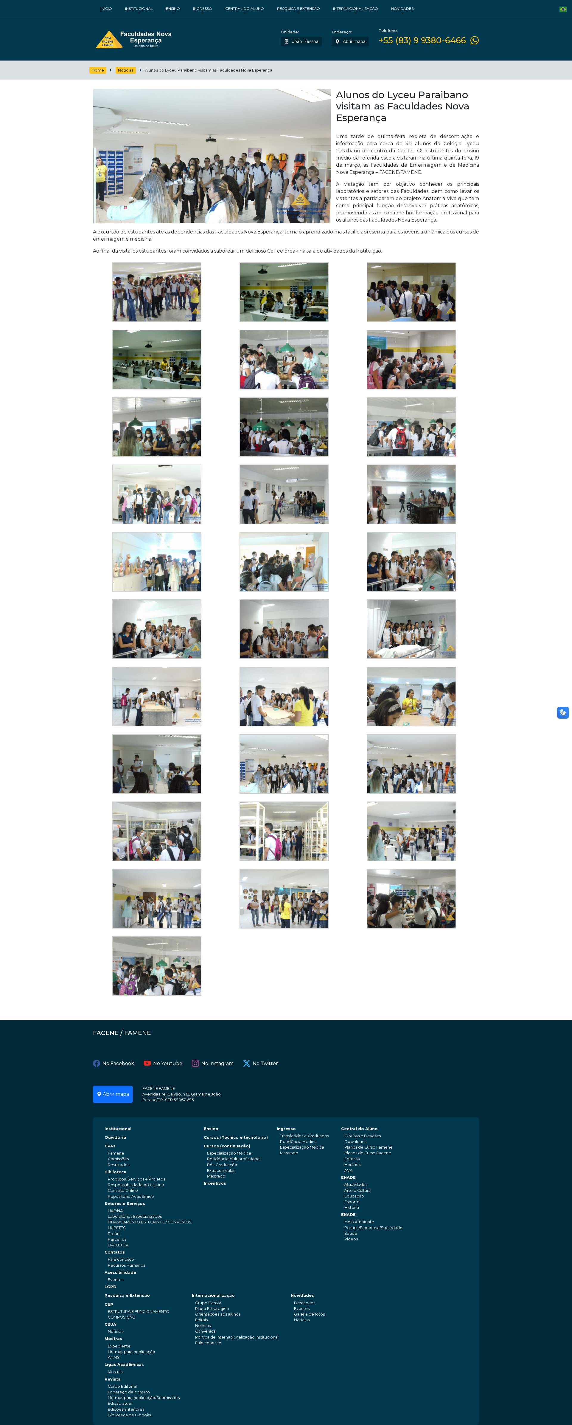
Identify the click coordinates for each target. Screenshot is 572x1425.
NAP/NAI (116, 1211)
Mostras (113, 1338)
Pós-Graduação (222, 1165)
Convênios (205, 1331)
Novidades (402, 8)
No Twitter (265, 1063)
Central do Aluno (244, 8)
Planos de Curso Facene (367, 1153)
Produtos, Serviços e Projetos (136, 1179)
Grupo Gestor (208, 1303)
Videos (351, 1239)
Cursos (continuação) (227, 1146)
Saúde (350, 1233)
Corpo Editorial (122, 1386)
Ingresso (202, 8)
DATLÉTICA (118, 1245)
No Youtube (167, 1063)
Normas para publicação (131, 1352)
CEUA (110, 1324)
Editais (201, 1320)
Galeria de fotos (309, 1314)
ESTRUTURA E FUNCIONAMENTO (138, 1311)
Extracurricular (221, 1170)
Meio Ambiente (359, 1222)
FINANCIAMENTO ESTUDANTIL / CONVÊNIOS (150, 1222)
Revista (113, 1379)
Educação (354, 1196)
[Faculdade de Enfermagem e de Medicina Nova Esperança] (133, 38)
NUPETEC (117, 1228)
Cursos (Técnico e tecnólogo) (236, 1137)
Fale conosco (121, 1259)
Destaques (304, 1303)
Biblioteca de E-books (129, 1415)
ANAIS (114, 1357)
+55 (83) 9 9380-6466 (422, 40)
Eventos (115, 1279)
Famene (116, 1153)
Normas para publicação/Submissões (144, 1397)
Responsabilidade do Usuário (136, 1185)
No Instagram (217, 1063)
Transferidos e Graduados (304, 1136)
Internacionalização (355, 8)
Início (106, 8)
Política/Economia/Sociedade (373, 1228)
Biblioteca (115, 1172)
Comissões (118, 1159)
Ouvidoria (115, 1137)
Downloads (355, 1141)
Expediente (119, 1346)
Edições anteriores (126, 1409)
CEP (109, 1304)
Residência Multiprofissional (233, 1159)
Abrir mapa (354, 41)
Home (98, 70)
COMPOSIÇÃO (122, 1317)
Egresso (352, 1159)
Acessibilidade (120, 1272)
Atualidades (355, 1184)
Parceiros (117, 1239)
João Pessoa (304, 41)
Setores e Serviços (125, 1203)
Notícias (125, 70)
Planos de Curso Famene (368, 1147)
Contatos (115, 1252)
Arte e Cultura (357, 1190)
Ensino (173, 8)
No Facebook (118, 1063)
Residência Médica (298, 1141)
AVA (348, 1170)
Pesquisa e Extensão (298, 8)
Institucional (139, 8)
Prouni (114, 1233)
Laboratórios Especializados (135, 1216)
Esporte (352, 1202)
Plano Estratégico (212, 1308)
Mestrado (216, 1176)
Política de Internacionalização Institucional (237, 1337)
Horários (352, 1164)
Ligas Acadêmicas (124, 1364)
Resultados (118, 1165)
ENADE (348, 1177)
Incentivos (215, 1183)
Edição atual (120, 1403)
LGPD (110, 1287)
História (351, 1207)
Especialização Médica (229, 1153)
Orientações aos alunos (217, 1314)
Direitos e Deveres (362, 1136)
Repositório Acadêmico (131, 1196)
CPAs (110, 1146)
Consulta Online (123, 1190)
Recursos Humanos (126, 1265)
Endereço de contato (129, 1392)
